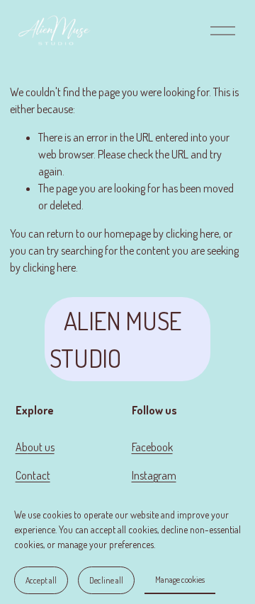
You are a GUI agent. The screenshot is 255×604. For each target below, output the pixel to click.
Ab (22, 447)
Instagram (154, 475)
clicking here (192, 233)
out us (41, 447)
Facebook (152, 447)
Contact (33, 475)
